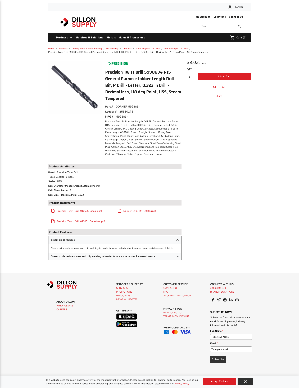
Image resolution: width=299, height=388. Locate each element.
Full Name (216, 331)
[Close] (245, 381)
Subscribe (218, 359)
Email (214, 343)
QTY (189, 69)
